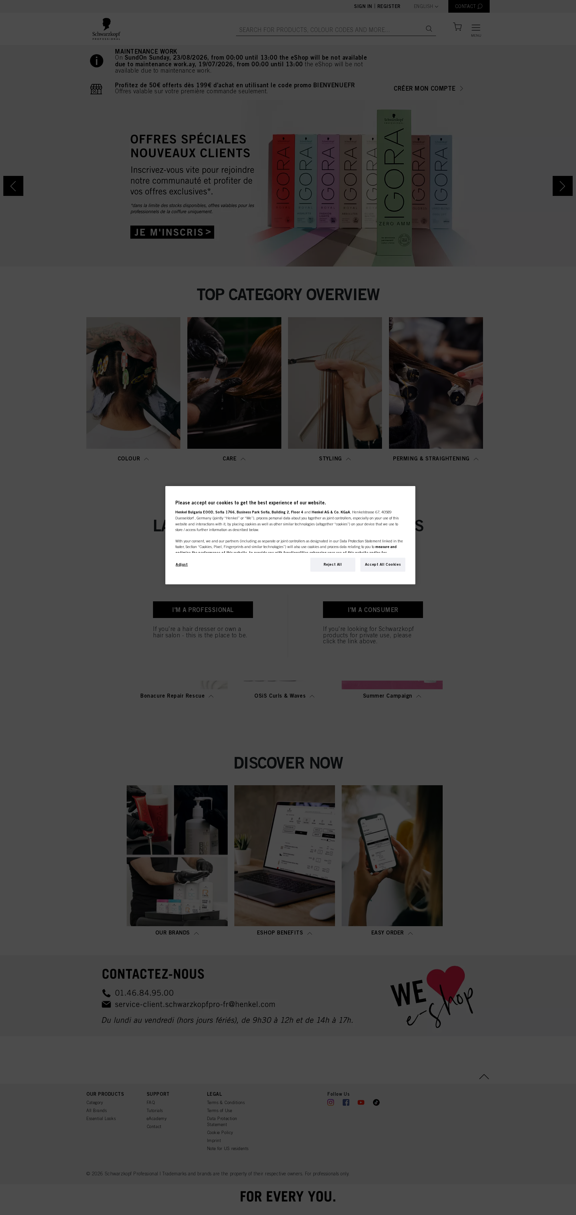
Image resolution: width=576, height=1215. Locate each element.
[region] (290, 535)
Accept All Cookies (383, 564)
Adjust (182, 564)
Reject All (333, 564)
